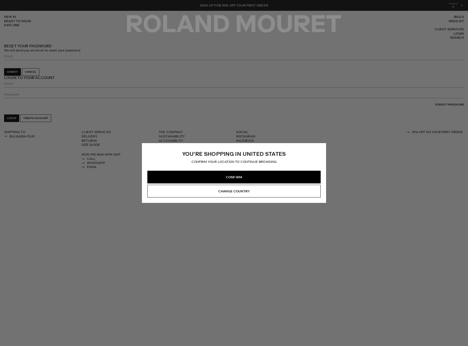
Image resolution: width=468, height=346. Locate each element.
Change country (234, 191)
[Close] (321, 147)
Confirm (234, 177)
